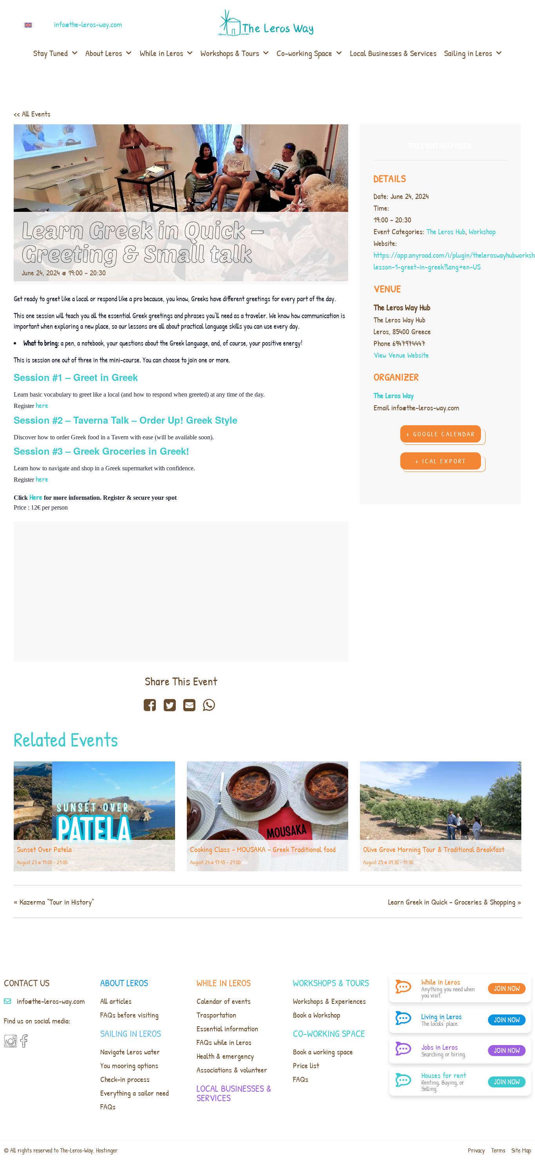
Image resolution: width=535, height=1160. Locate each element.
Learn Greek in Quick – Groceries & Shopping (454, 901)
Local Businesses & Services (393, 53)
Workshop (482, 231)
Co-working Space (304, 53)
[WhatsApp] (209, 705)
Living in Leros (441, 1016)
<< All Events (32, 113)
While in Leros (161, 53)
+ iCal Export (440, 461)
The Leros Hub (446, 231)
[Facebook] (151, 705)
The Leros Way (394, 395)
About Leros (103, 53)
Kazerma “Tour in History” (54, 901)
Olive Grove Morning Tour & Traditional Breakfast (433, 849)
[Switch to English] (30, 24)
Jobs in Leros (439, 1047)
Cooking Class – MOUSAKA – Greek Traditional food (263, 849)
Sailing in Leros (468, 53)
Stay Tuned (50, 53)
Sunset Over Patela (44, 849)
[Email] (189, 705)
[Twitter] (169, 705)
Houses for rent (443, 1075)
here (42, 405)
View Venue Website (401, 355)
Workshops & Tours (230, 53)
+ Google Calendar (440, 434)
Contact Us (26, 982)
